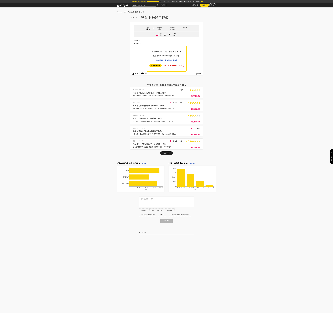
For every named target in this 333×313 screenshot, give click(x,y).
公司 (125, 12)
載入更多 (166, 153)
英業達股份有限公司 (134, 12)
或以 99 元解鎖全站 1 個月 (173, 66)
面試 (142, 12)
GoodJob (119, 12)
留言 (146, 73)
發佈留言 (166, 221)
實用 (136, 73)
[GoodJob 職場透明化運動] (124, 5)
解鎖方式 (195, 5)
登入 (212, 5)
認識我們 (164, 5)
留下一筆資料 (155, 66)
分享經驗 (204, 5)
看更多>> (145, 163)
